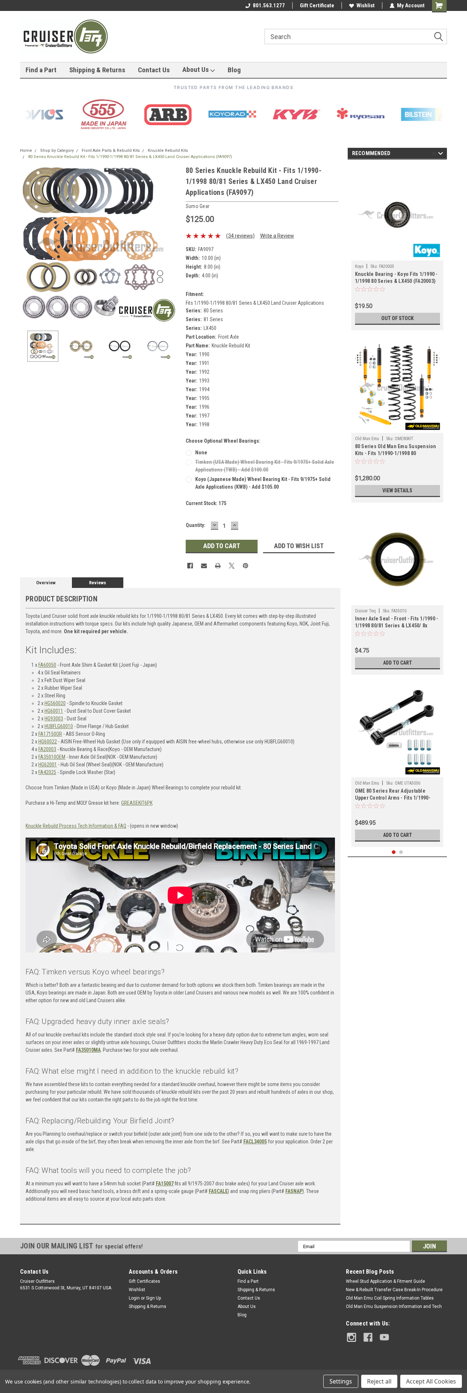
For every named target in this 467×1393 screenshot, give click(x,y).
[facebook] (368, 1337)
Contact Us (154, 70)
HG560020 (55, 703)
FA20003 (47, 749)
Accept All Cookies (431, 1381)
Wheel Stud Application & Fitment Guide (385, 1281)
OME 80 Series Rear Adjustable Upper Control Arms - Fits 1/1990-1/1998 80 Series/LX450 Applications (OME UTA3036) (396, 795)
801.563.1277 (269, 5)
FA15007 (165, 1183)
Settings (340, 1381)
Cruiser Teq (365, 610)
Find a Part (41, 70)
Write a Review (277, 236)
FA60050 (47, 665)
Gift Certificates (144, 1281)
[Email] (204, 566)
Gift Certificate (317, 5)
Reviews (97, 582)
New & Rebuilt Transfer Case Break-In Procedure (394, 1289)
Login (134, 1298)
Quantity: (195, 525)
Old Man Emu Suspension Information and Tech (394, 1306)
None (201, 452)
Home (26, 150)
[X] (232, 566)
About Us (196, 69)
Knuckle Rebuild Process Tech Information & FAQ (76, 826)
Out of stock (397, 318)
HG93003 (54, 718)
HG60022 (47, 741)
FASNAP (293, 1191)
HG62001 (47, 764)
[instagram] (351, 1337)
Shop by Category (57, 150)
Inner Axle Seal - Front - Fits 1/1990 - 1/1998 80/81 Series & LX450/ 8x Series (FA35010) (397, 623)
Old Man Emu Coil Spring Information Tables (390, 1298)
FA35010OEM (51, 757)
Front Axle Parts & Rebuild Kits (111, 150)
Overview (45, 582)
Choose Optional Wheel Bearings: (223, 441)
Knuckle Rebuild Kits (168, 150)
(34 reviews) (240, 236)
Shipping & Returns (97, 70)
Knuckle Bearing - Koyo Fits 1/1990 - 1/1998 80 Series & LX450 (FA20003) (396, 277)
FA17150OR (50, 734)
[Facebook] (190, 566)
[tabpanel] (397, 246)
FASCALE (218, 1191)
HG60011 (54, 711)
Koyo (359, 266)
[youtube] (384, 1337)
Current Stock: (206, 503)
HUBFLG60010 (59, 726)
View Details (397, 490)
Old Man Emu (367, 438)
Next (173, 245)
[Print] (218, 566)
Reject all (379, 1381)
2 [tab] (401, 852)
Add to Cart (397, 663)
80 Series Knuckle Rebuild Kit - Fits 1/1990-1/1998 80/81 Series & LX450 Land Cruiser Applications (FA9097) (130, 156)
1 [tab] (394, 852)
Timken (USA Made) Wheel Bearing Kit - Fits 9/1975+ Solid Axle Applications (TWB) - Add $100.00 (264, 466)
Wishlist (365, 5)
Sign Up (153, 1298)
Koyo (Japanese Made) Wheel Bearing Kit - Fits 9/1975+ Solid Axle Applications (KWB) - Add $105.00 (263, 483)
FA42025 (47, 772)
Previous (27, 245)
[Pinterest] (245, 566)
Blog (234, 70)
